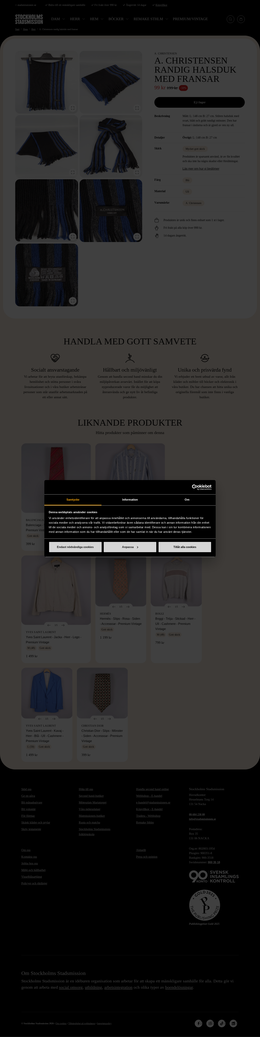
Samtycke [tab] (73, 499)
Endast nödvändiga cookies (75, 547)
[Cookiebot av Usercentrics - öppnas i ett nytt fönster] (194, 487)
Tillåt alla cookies (184, 547)
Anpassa (128, 547)
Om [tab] (187, 499)
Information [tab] (130, 499)
